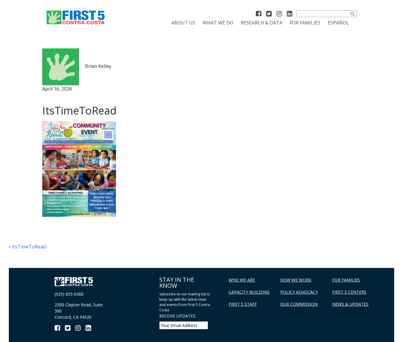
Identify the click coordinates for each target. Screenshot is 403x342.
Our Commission (298, 304)
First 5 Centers (349, 292)
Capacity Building (249, 292)
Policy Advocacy (299, 292)
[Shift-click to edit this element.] (76, 17)
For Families (305, 22)
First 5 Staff (243, 304)
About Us (183, 22)
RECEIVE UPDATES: (177, 316)
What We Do (218, 22)
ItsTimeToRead (28, 246)
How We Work (295, 280)
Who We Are (242, 280)
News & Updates (350, 304)
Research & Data (261, 22)
